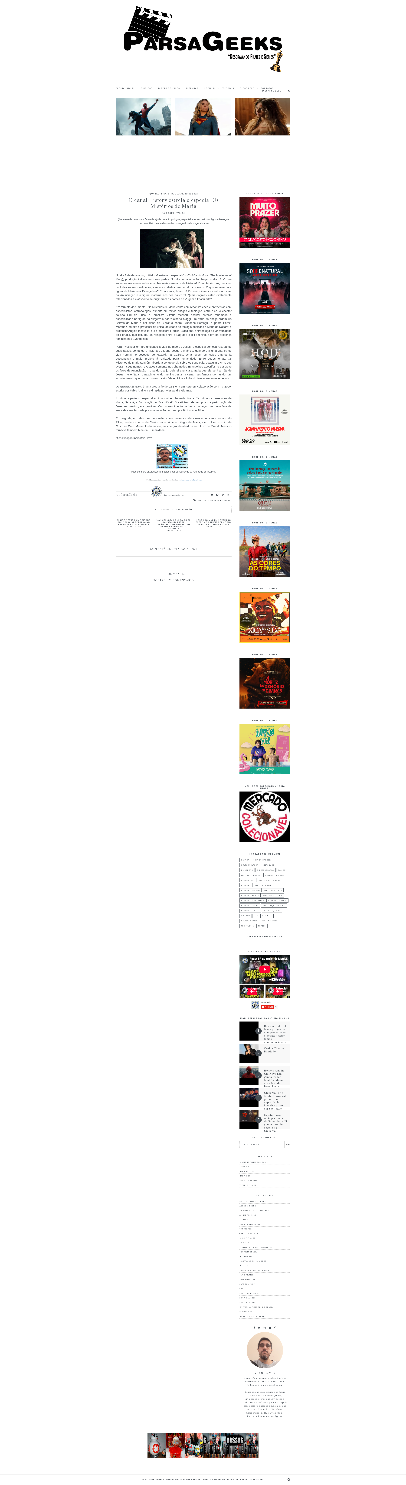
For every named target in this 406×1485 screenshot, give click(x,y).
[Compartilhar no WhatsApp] (228, 495)
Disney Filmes (247, 1238)
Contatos (267, 88)
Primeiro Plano (248, 1279)
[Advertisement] (203, 161)
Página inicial (125, 88)
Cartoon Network (249, 1233)
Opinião (245, 916)
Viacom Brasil (247, 1312)
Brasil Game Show (249, 1224)
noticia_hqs (248, 880)
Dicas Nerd (247, 88)
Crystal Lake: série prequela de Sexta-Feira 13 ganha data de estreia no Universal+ (275, 1123)
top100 (262, 926)
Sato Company (247, 1284)
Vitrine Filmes (247, 1185)
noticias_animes (264, 885)
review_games (249, 921)
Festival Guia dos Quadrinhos (256, 1247)
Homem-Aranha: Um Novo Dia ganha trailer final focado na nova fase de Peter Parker (274, 1078)
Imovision (245, 1176)
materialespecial (251, 875)
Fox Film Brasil (248, 1252)
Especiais (228, 88)
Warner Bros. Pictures (252, 1316)
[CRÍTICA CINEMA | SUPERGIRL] (203, 116)
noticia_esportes (275, 875)
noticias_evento (250, 890)
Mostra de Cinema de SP (252, 1261)
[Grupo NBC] (203, 1457)
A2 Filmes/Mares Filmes (252, 1201)
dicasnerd (247, 870)
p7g (256, 916)
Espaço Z (244, 1167)
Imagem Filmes (247, 1171)
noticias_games (250, 895)
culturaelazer (249, 865)
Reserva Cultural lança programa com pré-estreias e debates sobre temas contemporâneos (275, 1034)
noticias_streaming (274, 906)
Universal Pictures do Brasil (256, 1307)
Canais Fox (245, 1229)
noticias (227, 500)
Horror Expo (246, 1256)
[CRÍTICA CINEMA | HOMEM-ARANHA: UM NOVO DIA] (143, 116)
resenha (267, 916)
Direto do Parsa (169, 88)
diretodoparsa (265, 870)
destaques (268, 865)
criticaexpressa (262, 860)
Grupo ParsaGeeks (253, 1479)
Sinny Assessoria (249, 1293)
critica (245, 860)
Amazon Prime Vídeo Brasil (255, 1210)
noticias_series (250, 906)
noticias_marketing (252, 900)
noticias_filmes (273, 890)
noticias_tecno (272, 911)
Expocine (244, 1243)
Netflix (243, 1266)
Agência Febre (247, 1206)
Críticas (146, 88)
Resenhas (192, 88)
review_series (270, 921)
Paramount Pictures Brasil (255, 1270)
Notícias (210, 88)
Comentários (175, 213)
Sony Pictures (247, 1302)
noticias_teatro (250, 911)
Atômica (244, 1220)
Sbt (241, 1289)
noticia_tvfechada (208, 500)
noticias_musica (277, 900)
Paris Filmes (246, 1275)
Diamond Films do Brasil (253, 1162)
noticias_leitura (272, 895)
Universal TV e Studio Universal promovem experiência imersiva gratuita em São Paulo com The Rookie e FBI (275, 1104)
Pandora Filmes (248, 1180)
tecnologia (247, 926)
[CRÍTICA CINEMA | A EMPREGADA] (262, 116)
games (281, 870)
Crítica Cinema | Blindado (274, 1050)
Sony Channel (247, 1298)
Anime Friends (247, 1215)
